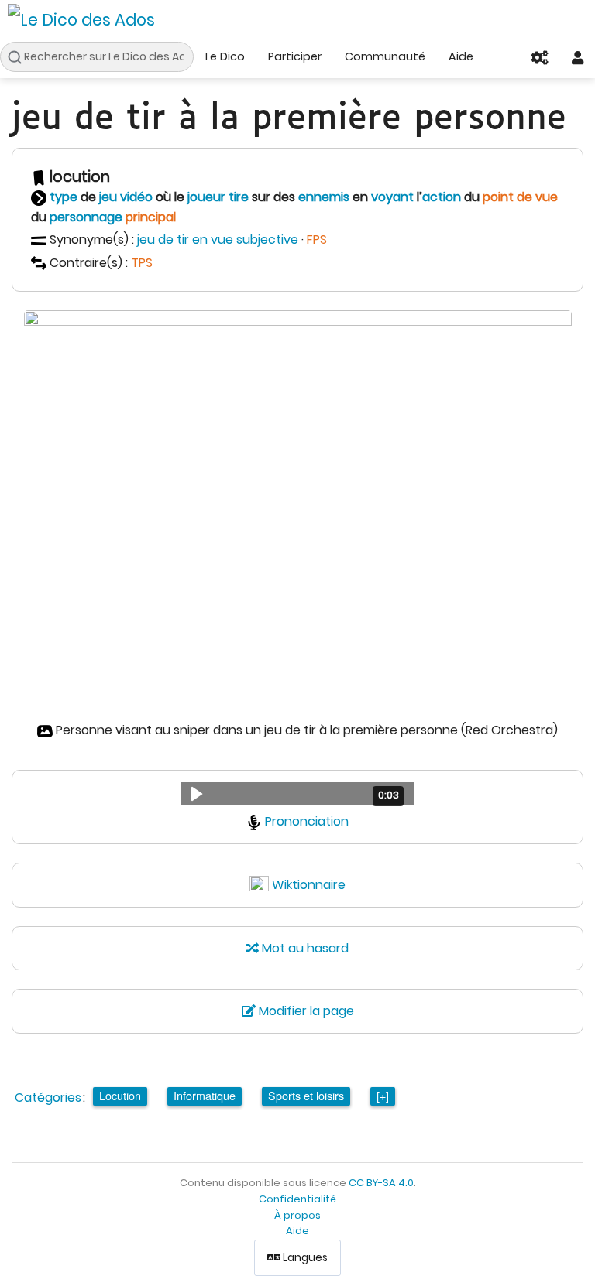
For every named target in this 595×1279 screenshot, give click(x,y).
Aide (461, 56)
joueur (206, 197)
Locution (120, 1095)
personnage (86, 217)
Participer (295, 56)
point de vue (520, 197)
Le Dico (225, 56)
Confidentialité (297, 1199)
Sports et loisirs (306, 1095)
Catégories (48, 1097)
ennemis (323, 197)
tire (239, 197)
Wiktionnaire (309, 885)
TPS (142, 263)
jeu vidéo (126, 197)
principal (151, 217)
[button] (297, 793)
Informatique (205, 1095)
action (441, 197)
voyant (392, 197)
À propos (297, 1215)
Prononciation (307, 821)
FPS (317, 239)
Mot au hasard (304, 948)
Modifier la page (305, 1011)
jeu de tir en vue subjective (217, 239)
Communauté (385, 56)
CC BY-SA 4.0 (381, 1182)
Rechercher (19, 57)
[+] (383, 1095)
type (63, 197)
